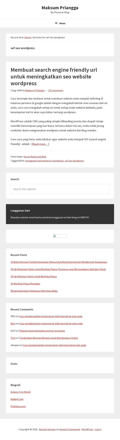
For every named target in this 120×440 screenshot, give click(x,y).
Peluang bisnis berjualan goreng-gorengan (42, 330)
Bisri (13, 323)
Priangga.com (18, 406)
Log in (98, 429)
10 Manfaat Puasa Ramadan (25, 283)
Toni (13, 337)
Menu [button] (62, 23)
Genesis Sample (47, 429)
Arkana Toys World (20, 391)
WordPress (87, 429)
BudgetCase (17, 399)
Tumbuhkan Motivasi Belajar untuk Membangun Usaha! (48, 337)
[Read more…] (40, 144)
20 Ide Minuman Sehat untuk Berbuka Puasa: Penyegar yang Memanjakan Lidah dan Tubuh (58, 269)
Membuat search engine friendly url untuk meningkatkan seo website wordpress (54, 76)
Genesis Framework (69, 429)
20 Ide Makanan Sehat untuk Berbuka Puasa (34, 276)
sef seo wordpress (74, 160)
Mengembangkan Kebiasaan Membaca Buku (34, 290)
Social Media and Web (35, 156)
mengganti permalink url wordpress (44, 160)
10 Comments (55, 90)
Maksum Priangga (60, 8)
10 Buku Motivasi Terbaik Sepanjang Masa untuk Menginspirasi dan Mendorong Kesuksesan (59, 261)
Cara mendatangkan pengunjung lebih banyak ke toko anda (50, 316)
